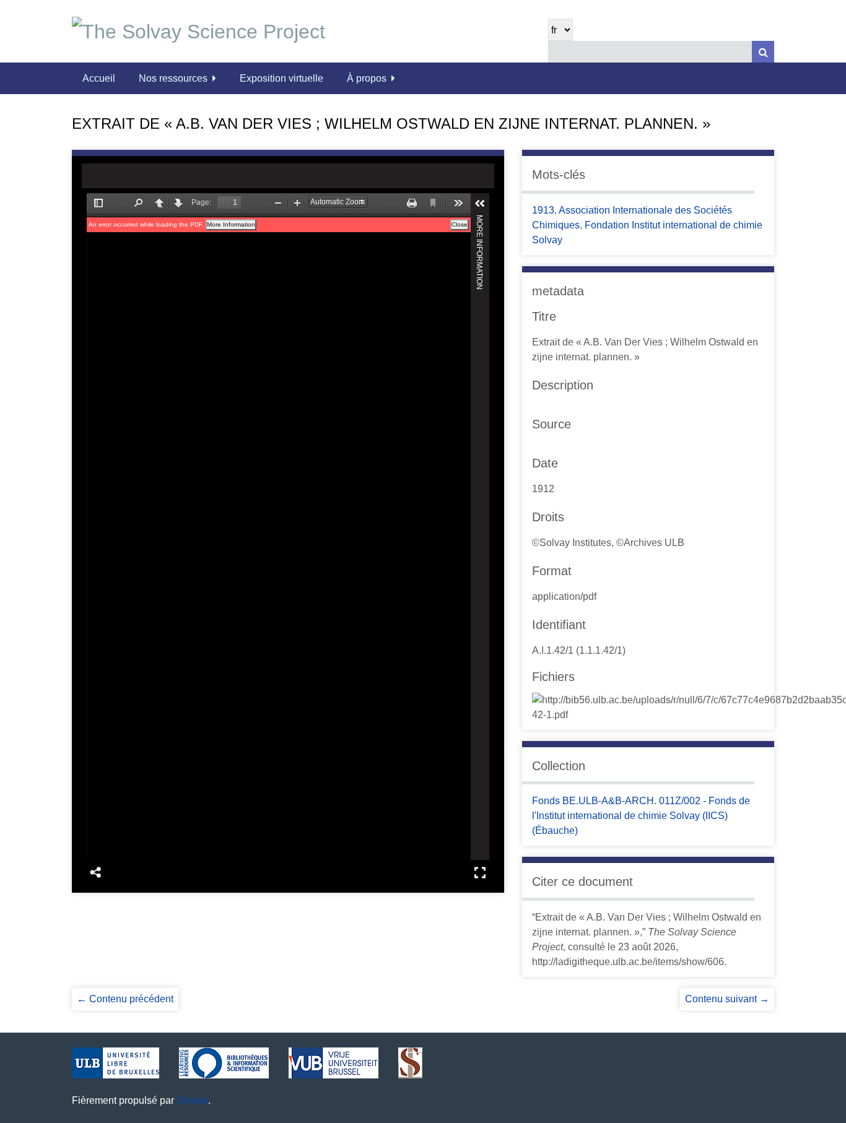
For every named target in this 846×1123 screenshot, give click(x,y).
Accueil (98, 78)
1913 (543, 210)
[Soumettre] (763, 52)
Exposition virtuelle (281, 78)
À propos (366, 78)
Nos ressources (173, 78)
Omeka (192, 1100)
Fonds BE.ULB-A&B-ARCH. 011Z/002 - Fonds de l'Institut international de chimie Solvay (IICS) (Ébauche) (641, 816)
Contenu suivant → (727, 999)
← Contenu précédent (125, 999)
